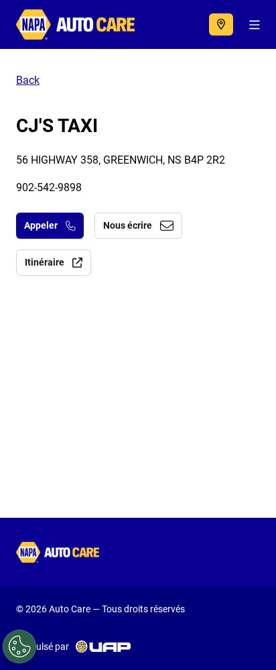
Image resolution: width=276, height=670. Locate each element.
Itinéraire (44, 262)
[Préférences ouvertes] (19, 646)
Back (28, 80)
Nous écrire (127, 225)
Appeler (41, 225)
